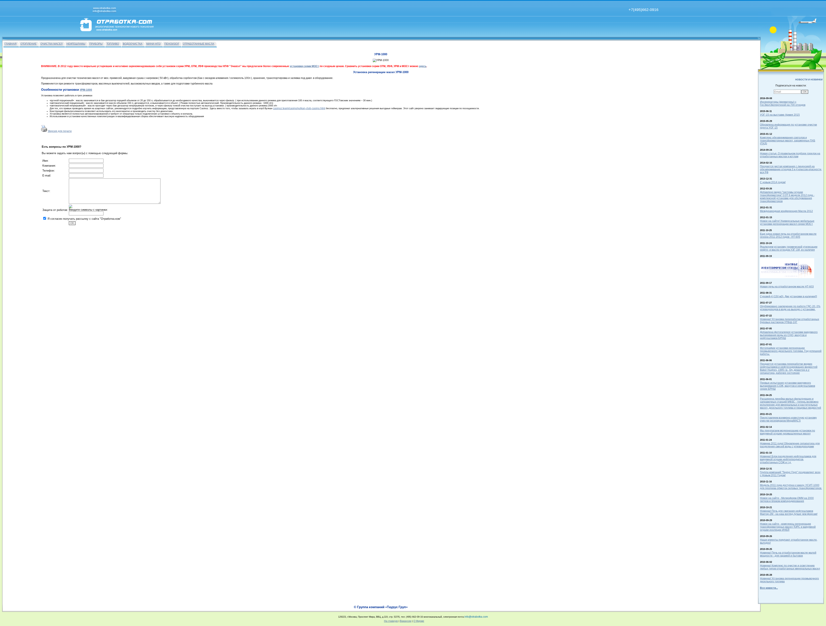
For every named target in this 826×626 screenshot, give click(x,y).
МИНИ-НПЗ (153, 43)
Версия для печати (60, 131)
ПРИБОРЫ (96, 43)
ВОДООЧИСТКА (132, 43)
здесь (422, 66)
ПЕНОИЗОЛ (171, 43)
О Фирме (418, 621)
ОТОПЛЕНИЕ (28, 43)
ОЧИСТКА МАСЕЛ (51, 43)
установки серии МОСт (304, 66)
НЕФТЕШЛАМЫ (75, 43)
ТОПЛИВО (112, 43)
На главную (391, 621)
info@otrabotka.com (476, 616)
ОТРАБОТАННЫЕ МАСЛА (198, 43)
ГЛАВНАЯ (11, 43)
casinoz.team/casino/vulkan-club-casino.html (299, 108)
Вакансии (405, 621)
